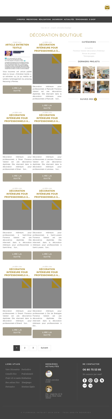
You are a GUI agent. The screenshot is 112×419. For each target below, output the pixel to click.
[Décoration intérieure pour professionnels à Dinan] (17, 139)
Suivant (44, 348)
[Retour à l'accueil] (56, 8)
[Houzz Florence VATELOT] (102, 380)
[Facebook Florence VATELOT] (85, 380)
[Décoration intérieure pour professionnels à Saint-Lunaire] (47, 215)
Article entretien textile (52, 381)
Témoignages (81, 19)
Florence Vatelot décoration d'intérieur (89, 51)
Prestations (31, 19)
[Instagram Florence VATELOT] (96, 380)
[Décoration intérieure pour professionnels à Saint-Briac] (17, 215)
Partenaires (10, 386)
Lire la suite (17, 89)
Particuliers (26, 369)
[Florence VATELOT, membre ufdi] (90, 386)
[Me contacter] (107, 7)
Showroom (57, 19)
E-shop (92, 19)
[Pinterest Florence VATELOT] (90, 380)
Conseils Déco (11, 374)
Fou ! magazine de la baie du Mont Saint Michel (53, 396)
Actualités (69, 19)
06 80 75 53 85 (92, 370)
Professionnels (27, 374)
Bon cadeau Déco (12, 382)
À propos (21, 19)
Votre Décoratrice (12, 369)
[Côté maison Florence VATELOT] (85, 386)
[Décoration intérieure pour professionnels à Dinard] (17, 293)
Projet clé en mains (13, 378)
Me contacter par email (92, 374)
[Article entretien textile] (17, 60)
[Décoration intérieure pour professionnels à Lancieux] (47, 139)
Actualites (89, 48)
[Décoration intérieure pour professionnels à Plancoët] (47, 69)
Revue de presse (89, 53)
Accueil (53, 28)
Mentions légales (28, 386)
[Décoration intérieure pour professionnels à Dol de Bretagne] (47, 293)
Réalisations (45, 19)
